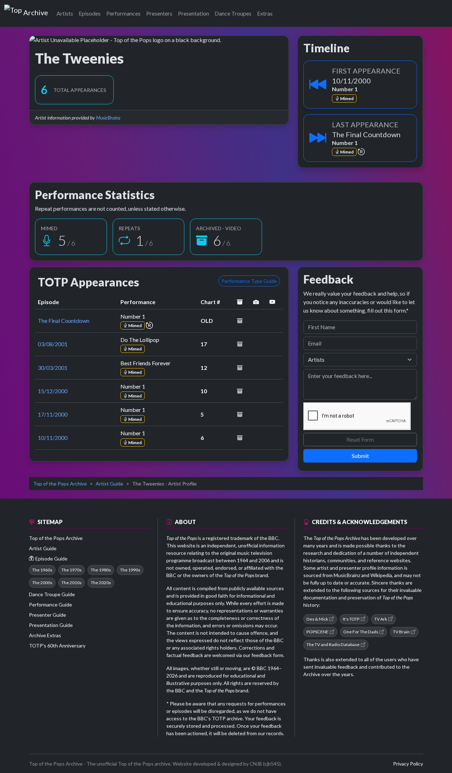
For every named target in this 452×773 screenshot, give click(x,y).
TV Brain (401, 631)
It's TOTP (351, 619)
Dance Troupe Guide (52, 594)
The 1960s (42, 570)
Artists (64, 13)
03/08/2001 (52, 344)
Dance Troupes (233, 13)
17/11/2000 (52, 414)
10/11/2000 (52, 437)
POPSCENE (317, 631)
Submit (360, 455)
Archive (35, 11)
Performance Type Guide (249, 281)
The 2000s (42, 582)
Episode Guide (51, 559)
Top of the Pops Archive (60, 484)
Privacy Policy (408, 764)
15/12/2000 (52, 391)
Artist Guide (109, 484)
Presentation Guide (51, 625)
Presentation (193, 13)
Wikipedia (381, 575)
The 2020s (101, 582)
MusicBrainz (108, 118)
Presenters (159, 13)
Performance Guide (50, 604)
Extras (265, 13)
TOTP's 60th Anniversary (57, 646)
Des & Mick (317, 619)
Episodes (90, 13)
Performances (123, 13)
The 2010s (71, 582)
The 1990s (130, 570)
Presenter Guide (47, 615)
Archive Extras (45, 635)
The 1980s (101, 570)
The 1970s (71, 570)
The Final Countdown (63, 320)
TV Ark (380, 619)
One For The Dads (360, 631)
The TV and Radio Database (333, 644)
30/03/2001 (52, 367)
